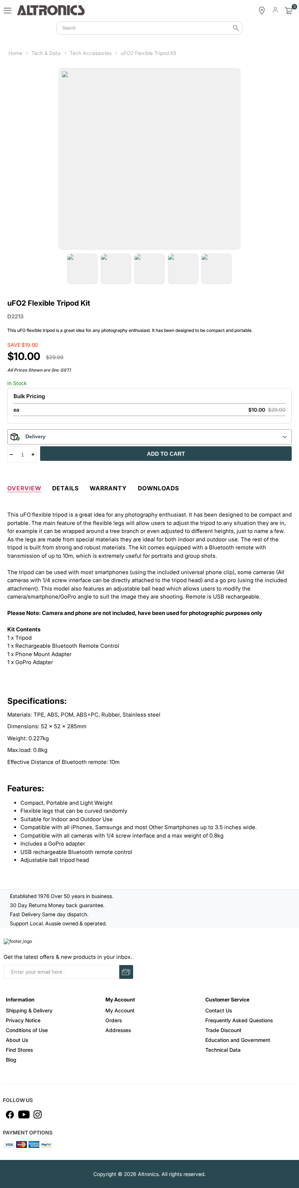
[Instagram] (37, 1114)
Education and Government (237, 1040)
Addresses (118, 1030)
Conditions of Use (27, 1030)
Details (65, 488)
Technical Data (223, 1050)
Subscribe (126, 972)
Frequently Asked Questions (239, 1020)
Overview (24, 488)
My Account (120, 1010)
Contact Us (218, 1010)
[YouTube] (24, 1114)
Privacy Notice (23, 1020)
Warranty (108, 488)
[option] (82, 269)
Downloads (158, 488)
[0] (289, 10)
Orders (113, 1020)
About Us (17, 1040)
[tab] (24, 487)
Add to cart (166, 454)
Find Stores (19, 1050)
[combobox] (149, 28)
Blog (11, 1059)
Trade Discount (223, 1030)
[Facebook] (10, 1114)
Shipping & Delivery (29, 1010)
